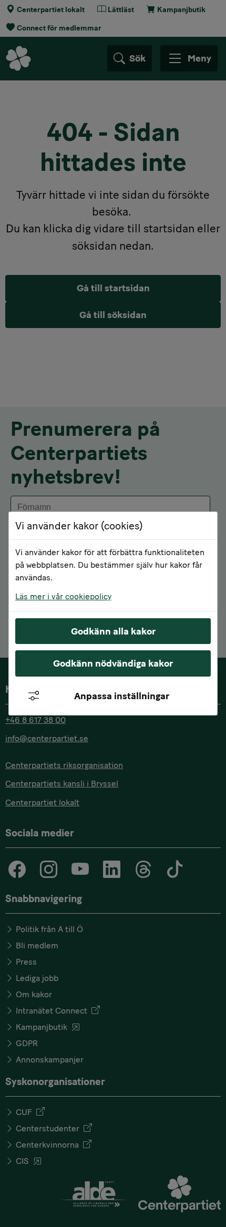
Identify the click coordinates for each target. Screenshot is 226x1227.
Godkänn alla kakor (113, 631)
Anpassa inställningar (121, 696)
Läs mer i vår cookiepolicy (63, 596)
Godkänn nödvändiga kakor (113, 663)
